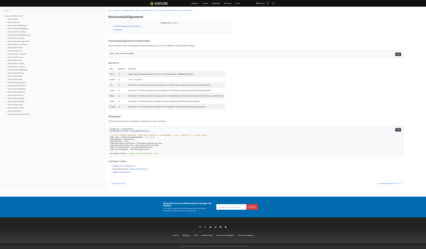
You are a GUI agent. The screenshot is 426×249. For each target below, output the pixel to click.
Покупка (205, 3)
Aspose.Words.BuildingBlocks (18, 28)
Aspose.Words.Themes (16, 108)
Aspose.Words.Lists (15, 60)
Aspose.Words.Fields (15, 47)
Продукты (194, 3)
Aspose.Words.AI (14, 22)
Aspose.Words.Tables (15, 105)
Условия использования (234, 246)
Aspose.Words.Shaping (16, 101)
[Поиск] (273, 3)
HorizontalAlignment (185, 10)
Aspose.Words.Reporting (16, 92)
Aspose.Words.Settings (16, 98)
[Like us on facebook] (200, 227)
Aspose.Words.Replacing (17, 89)
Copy (398, 54)
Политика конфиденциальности (217, 246)
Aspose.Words (13, 19)
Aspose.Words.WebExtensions (18, 114)
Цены (196, 235)
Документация (206, 235)
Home (110, 10)
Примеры (118, 30)
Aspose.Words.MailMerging (17, 70)
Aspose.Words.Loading (16, 63)
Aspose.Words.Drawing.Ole (17, 44)
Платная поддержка (246, 235)
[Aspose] (159, 3)
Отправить (252, 207)
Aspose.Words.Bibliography (17, 25)
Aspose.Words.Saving (15, 95)
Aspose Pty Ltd (183, 246)
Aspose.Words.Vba (14, 111)
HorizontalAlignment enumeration (127, 26)
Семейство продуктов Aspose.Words (127, 10)
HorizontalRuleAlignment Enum (388, 183)
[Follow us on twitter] (205, 227)
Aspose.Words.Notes (15, 79)
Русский (261, 3)
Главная (175, 235)
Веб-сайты (228, 3)
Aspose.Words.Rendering (17, 85)
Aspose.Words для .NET (14, 16)
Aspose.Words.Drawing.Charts (18, 41)
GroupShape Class (118, 183)
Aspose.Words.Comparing (17, 32)
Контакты (245, 246)
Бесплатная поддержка (225, 235)
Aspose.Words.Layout (15, 57)
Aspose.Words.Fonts (15, 51)
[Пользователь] (268, 3)
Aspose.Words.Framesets (17, 54)
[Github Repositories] (220, 227)
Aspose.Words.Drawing (16, 38)
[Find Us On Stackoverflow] (215, 227)
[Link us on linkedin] (210, 227)
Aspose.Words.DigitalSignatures (19, 35)
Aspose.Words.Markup (16, 73)
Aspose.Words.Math (15, 76)
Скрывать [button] (174, 23)
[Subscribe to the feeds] (225, 227)
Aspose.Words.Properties (17, 82)
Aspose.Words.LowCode (16, 67)
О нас (238, 3)
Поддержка (216, 3)
